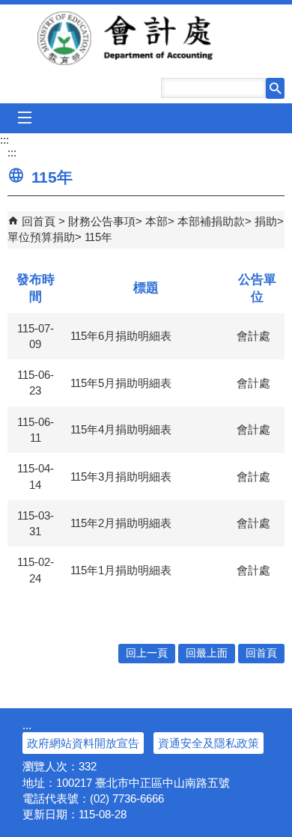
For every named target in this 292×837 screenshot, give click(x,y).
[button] (275, 88)
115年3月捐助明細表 (120, 476)
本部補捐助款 (211, 221)
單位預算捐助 (41, 237)
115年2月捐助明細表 (120, 523)
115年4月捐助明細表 (120, 429)
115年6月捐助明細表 (120, 335)
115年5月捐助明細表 (120, 383)
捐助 (266, 221)
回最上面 (207, 653)
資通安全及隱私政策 (208, 743)
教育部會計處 (146, 38)
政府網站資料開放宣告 (83, 743)
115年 (98, 237)
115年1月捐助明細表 (120, 570)
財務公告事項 (102, 221)
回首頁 (38, 221)
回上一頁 (147, 653)
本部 (156, 221)
